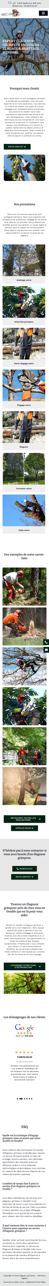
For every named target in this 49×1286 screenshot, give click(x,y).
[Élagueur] (24, 427)
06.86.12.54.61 (30, 6)
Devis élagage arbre (24, 363)
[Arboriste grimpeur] (24, 302)
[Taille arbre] (24, 510)
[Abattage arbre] (24, 260)
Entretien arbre (24, 488)
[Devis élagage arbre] (24, 343)
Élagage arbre (24, 405)
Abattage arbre (24, 280)
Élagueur (24, 447)
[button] (17, 1098)
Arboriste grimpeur (23, 322)
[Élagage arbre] (24, 385)
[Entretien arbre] (24, 469)
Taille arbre (24, 530)
